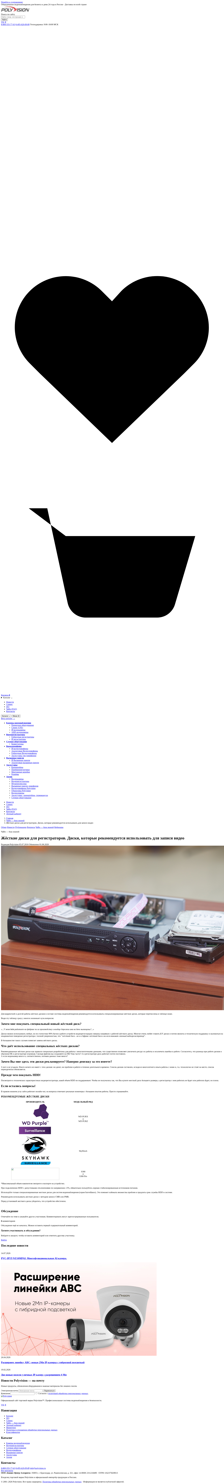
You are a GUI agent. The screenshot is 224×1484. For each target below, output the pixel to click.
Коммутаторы (17, 744)
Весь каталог (8, 718)
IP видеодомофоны (19, 749)
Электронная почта (9, 1390)
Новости (10, 702)
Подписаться (49, 1391)
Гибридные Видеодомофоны (24, 753)
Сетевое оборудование (16, 742)
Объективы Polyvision (21, 791)
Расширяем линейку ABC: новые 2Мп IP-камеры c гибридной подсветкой (43, 1362)
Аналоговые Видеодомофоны (24, 751)
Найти (4, 20)
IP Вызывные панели (20, 760)
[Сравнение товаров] (112, 247)
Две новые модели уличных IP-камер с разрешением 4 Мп (34, 1374)
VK (2, 22)
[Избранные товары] (112, 470)
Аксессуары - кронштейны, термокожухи (29, 795)
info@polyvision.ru (38, 1468)
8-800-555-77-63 (8, 24)
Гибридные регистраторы (22, 737)
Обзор (3, 827)
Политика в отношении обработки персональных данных (31, 1430)
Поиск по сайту (8, 14)
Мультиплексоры (19, 784)
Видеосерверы (17, 793)
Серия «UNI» (17, 727)
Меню (16, 716)
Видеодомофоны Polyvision (23, 788)
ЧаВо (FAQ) (11, 709)
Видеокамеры (17, 779)
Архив (9, 777)
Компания (5, 1393)
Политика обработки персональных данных (62, 1482)
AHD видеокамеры (19, 732)
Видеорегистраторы (15, 734)
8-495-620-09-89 (23, 24)
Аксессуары (12, 765)
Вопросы (31, 827)
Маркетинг (11, 1427)
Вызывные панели (15, 758)
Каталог (8, 697)
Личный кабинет (13, 814)
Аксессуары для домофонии (23, 756)
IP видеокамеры (18, 730)
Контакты (10, 711)
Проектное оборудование (22, 725)
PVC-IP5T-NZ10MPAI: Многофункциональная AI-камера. (34, 1258)
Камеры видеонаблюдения (18, 723)
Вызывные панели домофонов (24, 786)
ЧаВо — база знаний (15, 820)
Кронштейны (17, 767)
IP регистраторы (18, 739)
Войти (4, 1240)
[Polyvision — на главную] (15, 12)
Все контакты (7, 1470)
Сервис (9, 704)
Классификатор (13, 1432)
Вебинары (58, 827)
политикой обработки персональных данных (68, 1393)
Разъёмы (15, 774)
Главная (9, 818)
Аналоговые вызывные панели (25, 763)
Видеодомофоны (14, 746)
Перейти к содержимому (12, 2)
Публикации (20, 827)
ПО (7, 707)
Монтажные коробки (20, 772)
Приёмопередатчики (20, 770)
